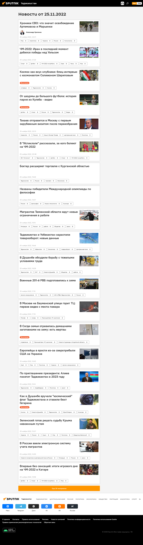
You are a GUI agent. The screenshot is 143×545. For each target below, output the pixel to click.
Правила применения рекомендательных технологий (21, 522)
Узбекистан (38, 249)
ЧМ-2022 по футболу (48, 63)
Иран (62, 63)
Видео (68, 112)
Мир (22, 41)
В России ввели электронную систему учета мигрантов (45, 444)
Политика (85, 135)
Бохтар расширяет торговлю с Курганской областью (54, 166)
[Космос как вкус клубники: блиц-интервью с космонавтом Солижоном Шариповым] (89, 75)
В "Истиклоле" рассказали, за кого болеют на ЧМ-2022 (48, 144)
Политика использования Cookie (105, 519)
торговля (48, 181)
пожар (34, 318)
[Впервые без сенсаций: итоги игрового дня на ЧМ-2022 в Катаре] (89, 469)
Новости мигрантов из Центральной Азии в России (37, 458)
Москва (23, 318)
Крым (44, 435)
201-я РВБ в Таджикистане (62, 295)
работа (46, 226)
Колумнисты (68, 41)
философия (34, 203)
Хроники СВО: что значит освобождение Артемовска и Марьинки (47, 24)
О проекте (6, 519)
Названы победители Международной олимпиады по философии (55, 190)
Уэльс (72, 63)
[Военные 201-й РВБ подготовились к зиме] (89, 284)
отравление (24, 342)
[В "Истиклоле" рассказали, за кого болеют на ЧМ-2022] (89, 146)
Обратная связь (49, 522)
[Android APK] (9, 530)
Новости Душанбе (49, 272)
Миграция (24, 226)
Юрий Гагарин (67, 412)
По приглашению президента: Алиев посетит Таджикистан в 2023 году (44, 374)
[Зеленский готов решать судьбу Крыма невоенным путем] (89, 424)
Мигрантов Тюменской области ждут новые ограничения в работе (49, 213)
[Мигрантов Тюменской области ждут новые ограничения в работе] (89, 215)
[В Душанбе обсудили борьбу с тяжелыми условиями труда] (89, 261)
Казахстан (24, 135)
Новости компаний (58, 519)
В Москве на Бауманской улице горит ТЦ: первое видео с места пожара (47, 304)
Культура (66, 203)
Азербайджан (39, 388)
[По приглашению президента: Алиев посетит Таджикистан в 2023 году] (89, 376)
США (22, 365)
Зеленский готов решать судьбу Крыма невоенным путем (46, 422)
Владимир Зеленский (80, 435)
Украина (45, 41)
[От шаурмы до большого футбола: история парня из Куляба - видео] (89, 99)
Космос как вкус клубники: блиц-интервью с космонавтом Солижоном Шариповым (48, 73)
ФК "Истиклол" (25, 158)
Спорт (23, 63)
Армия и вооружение (27, 295)
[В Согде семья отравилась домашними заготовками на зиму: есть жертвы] (89, 329)
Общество (57, 226)
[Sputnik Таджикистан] (11, 5)
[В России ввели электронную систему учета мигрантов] (89, 446)
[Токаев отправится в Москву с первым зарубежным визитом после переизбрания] (89, 124)
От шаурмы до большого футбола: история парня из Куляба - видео (48, 97)
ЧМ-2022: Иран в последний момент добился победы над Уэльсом (44, 50)
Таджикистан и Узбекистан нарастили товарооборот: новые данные (45, 236)
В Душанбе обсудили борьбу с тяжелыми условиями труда (47, 259)
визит (63, 388)
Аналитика (33, 41)
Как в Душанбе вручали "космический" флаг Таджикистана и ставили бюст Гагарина (46, 399)
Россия (56, 41)
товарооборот (65, 249)
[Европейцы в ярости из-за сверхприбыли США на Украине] (89, 354)
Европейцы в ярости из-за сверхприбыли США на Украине (47, 352)
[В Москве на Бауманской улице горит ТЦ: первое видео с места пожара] (89, 306)
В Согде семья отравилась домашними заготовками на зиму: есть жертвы (46, 327)
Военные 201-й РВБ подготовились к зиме (48, 280)
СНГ (36, 272)
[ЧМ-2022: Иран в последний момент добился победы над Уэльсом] (89, 52)
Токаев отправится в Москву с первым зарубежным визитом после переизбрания (48, 122)
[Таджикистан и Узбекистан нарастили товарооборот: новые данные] (89, 238)
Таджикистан (37, 88)
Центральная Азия (70, 135)
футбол (33, 63)
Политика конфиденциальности (78, 519)
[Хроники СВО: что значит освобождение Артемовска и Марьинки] (89, 26)
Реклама (45, 519)
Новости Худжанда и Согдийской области (72, 342)
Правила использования (31, 519)
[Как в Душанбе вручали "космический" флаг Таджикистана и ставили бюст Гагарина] (89, 399)
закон (68, 226)
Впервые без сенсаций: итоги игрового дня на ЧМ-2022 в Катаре (49, 467)
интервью (24, 88)
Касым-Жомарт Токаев (51, 135)
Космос (49, 88)
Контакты (16, 519)
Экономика (60, 181)
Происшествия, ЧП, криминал (51, 318)
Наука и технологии (51, 203)
